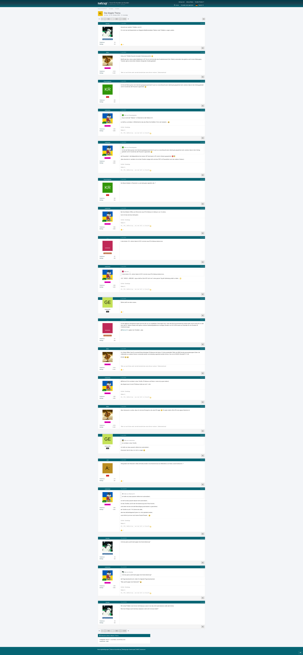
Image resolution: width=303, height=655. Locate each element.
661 (113, 19)
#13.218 (203, 538)
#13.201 (203, 23)
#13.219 (203, 567)
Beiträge (101, 44)
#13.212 (203, 348)
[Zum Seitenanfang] (300, 652)
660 (109, 19)
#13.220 (203, 602)
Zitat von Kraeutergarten (130, 115)
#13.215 (203, 435)
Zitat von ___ (127, 271)
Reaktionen (102, 42)
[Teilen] (203, 19)
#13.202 (203, 52)
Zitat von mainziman (129, 440)
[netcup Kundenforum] (113, 3)
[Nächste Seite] (128, 19)
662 (117, 19)
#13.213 (203, 377)
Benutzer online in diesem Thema (110, 635)
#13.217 (203, 489)
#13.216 (203, 460)
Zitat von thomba (128, 572)
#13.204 (203, 110)
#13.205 (203, 142)
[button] (200, 5)
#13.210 (203, 298)
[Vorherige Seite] (99, 19)
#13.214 (203, 406)
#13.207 (203, 208)
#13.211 (203, 320)
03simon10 (125, 330)
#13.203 (203, 81)
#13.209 (203, 266)
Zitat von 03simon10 (129, 494)
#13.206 (203, 179)
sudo (107, 641)
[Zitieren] (202, 48)
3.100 (124, 19)
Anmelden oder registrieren (187, 5)
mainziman (102, 641)
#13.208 (203, 237)
